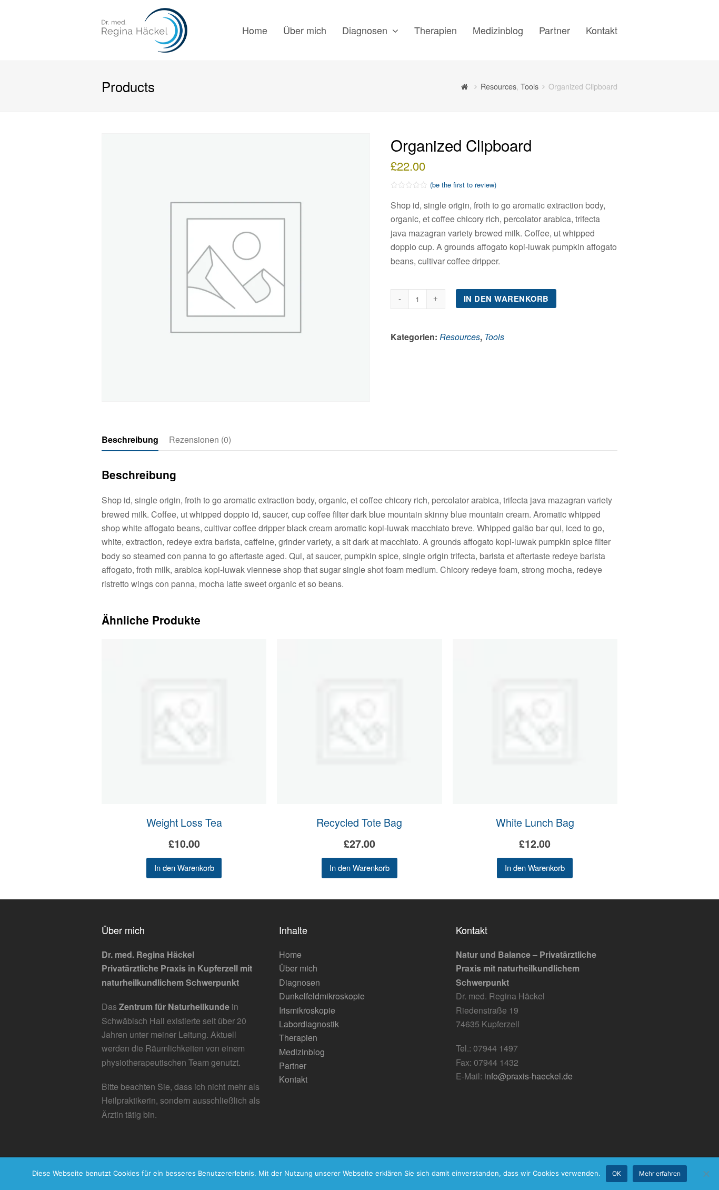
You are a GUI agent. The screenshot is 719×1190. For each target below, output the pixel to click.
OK (616, 1173)
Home (290, 954)
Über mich (298, 968)
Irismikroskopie (307, 1010)
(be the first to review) (463, 185)
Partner (292, 1065)
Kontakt (293, 1079)
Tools (494, 337)
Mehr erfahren (660, 1173)
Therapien (298, 1038)
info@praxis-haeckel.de (528, 1076)
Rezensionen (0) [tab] (200, 439)
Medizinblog (302, 1052)
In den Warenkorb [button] (184, 867)
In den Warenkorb (506, 298)
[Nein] (706, 1173)
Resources (460, 337)
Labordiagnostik (309, 1024)
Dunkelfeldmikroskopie (322, 996)
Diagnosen (299, 982)
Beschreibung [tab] (130, 439)
